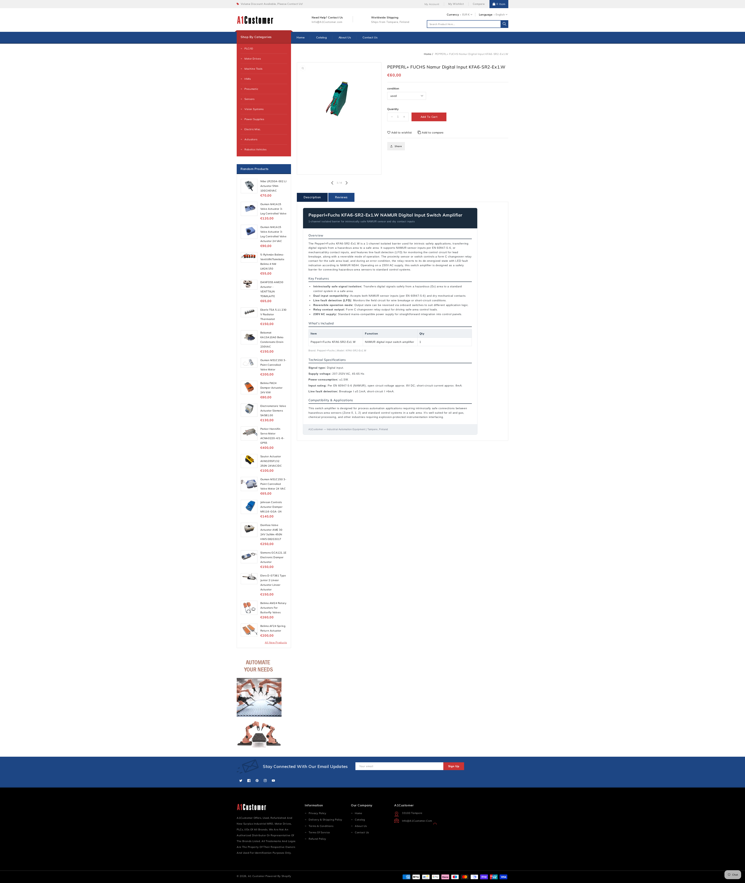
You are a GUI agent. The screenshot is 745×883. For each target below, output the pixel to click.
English (500, 14)
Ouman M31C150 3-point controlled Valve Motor (273, 365)
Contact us (362, 832)
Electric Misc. (252, 129)
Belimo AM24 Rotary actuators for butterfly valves (273, 607)
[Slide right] (346, 183)
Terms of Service (319, 832)
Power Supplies (254, 119)
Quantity (393, 109)
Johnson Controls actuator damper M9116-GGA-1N (271, 507)
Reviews (341, 197)
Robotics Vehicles (255, 149)
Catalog (360, 819)
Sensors (249, 99)
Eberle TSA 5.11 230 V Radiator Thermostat (273, 314)
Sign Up (453, 766)
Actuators (250, 139)
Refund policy (317, 838)
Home (427, 53)
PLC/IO (248, 48)
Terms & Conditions (321, 826)
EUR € (466, 14)
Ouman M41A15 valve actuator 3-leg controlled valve (273, 209)
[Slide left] (332, 183)
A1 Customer (256, 876)
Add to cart (429, 117)
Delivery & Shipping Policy (325, 819)
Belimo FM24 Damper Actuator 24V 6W (271, 387)
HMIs (247, 78)
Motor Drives (252, 58)
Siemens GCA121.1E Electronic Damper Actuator (273, 557)
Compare (479, 3)
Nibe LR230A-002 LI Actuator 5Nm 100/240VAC (273, 186)
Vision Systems (254, 109)
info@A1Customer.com (417, 820)
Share (398, 146)
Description (312, 197)
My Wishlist (456, 3)
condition (393, 88)
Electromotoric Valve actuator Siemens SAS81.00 (273, 410)
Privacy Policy (317, 813)
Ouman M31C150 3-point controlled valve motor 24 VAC (273, 484)
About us (361, 826)
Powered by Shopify (278, 876)
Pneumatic (251, 88)
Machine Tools (253, 68)
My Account (431, 4)
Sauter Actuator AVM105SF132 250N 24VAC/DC (271, 461)
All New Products (276, 642)
